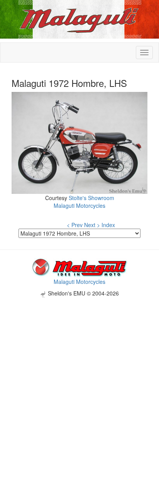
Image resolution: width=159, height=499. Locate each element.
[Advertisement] (79, 377)
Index (108, 225)
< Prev (75, 225)
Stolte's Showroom (91, 198)
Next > (92, 225)
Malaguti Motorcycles (79, 205)
